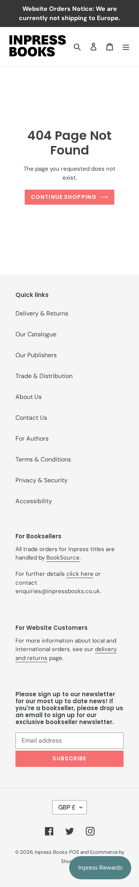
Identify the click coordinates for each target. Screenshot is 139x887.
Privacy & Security (41, 480)
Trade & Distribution (44, 376)
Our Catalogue (35, 334)
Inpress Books (51, 852)
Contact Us (31, 418)
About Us (28, 397)
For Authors (32, 438)
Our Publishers (36, 355)
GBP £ (67, 807)
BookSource (63, 557)
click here (79, 574)
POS (74, 852)
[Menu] (126, 46)
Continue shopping (64, 197)
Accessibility (33, 501)
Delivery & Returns (41, 313)
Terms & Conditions (43, 459)
